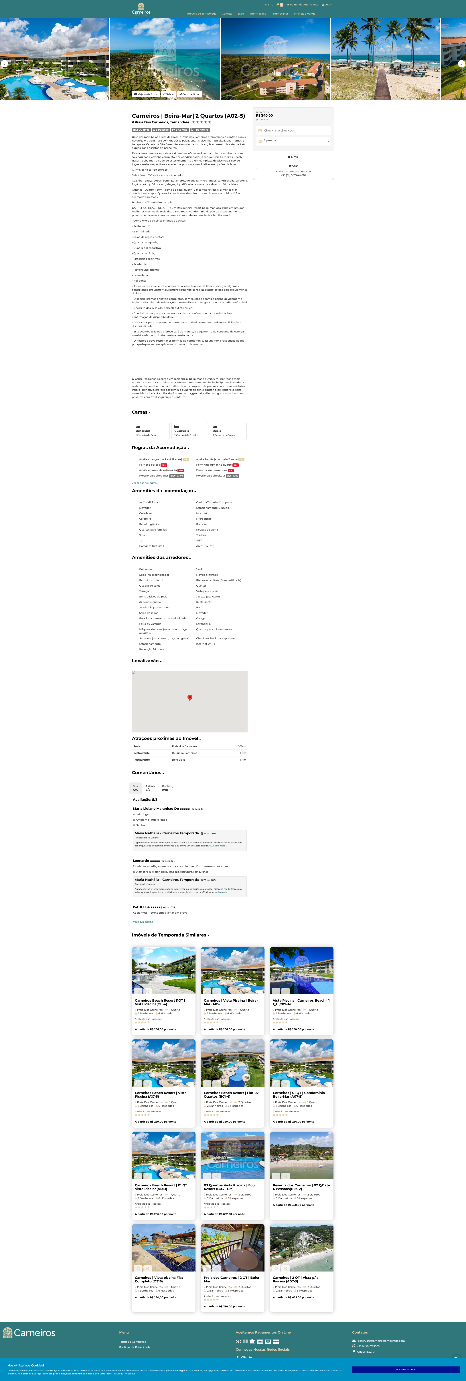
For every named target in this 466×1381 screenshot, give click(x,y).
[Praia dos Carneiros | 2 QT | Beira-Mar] (232, 1248)
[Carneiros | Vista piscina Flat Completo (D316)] (164, 1248)
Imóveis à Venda (304, 13)
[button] (461, 63)
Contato (227, 13)
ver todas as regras (144, 483)
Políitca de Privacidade (124, 1373)
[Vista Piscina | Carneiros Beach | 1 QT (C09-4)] (301, 970)
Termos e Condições (132, 1341)
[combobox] (297, 141)
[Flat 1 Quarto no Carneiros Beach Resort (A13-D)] (164, 1155)
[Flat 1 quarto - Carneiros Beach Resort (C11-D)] (164, 970)
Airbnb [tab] (150, 788)
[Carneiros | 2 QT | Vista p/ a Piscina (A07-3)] (301, 1248)
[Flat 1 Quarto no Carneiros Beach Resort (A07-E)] (301, 1063)
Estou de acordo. (406, 1369)
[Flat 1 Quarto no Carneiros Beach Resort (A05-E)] (232, 970)
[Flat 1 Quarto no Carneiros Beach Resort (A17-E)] (164, 1063)
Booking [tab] (167, 788)
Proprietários (280, 13)
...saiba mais (218, 845)
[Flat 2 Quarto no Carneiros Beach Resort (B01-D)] (232, 1063)
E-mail (294, 156)
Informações (258, 13)
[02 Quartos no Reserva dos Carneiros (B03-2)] (301, 1155)
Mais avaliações (143, 921)
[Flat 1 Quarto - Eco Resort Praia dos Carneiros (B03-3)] (232, 1155)
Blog (241, 13)
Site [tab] (135, 788)
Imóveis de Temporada (201, 13)
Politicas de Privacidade (135, 1347)
